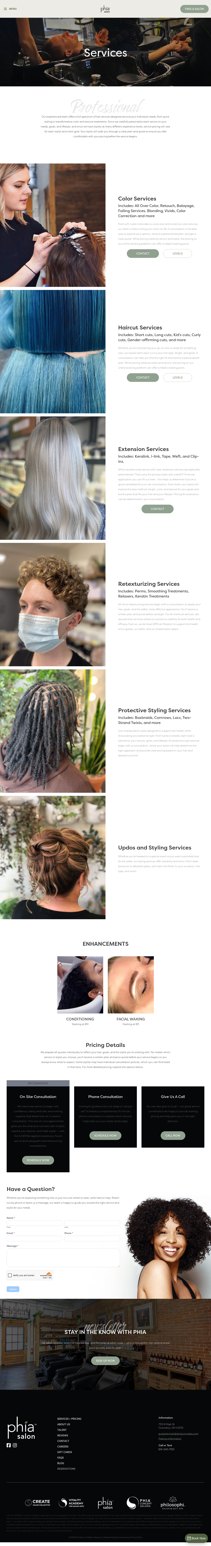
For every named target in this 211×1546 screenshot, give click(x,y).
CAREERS (62, 1446)
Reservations (66, 1468)
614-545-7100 (166, 1449)
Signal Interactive (121, 1537)
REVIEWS (62, 1435)
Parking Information (169, 1438)
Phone (68, 1233)
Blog (60, 1463)
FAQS (60, 1457)
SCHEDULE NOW (38, 1160)
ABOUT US (63, 1424)
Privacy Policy (136, 1537)
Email (11, 1233)
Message (13, 1246)
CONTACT (143, 253)
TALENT (62, 1430)
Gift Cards (64, 1452)
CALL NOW (173, 1135)
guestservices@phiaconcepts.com (178, 1433)
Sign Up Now (105, 1361)
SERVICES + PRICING (69, 1418)
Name (11, 1217)
